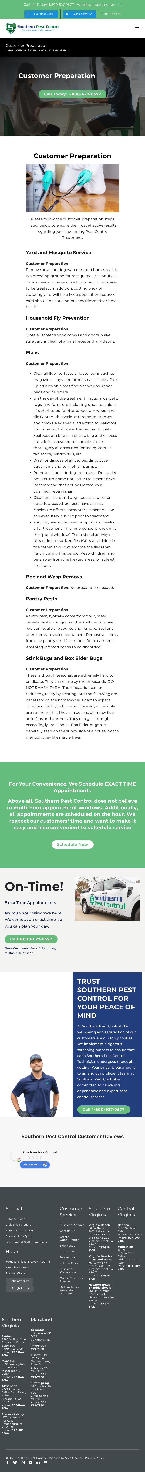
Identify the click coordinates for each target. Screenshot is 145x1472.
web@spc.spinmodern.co (99, 4)
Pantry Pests (41, 599)
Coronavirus (68, 1251)
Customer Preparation (68, 1270)
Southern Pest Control (40, 1152)
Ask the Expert (70, 1263)
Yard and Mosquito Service (58, 252)
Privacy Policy (94, 1458)
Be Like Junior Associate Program (69, 1290)
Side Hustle (67, 1245)
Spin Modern (74, 1458)
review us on (32, 1164)
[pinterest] (45, 1462)
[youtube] (30, 1462)
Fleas (32, 352)
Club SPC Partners (18, 1224)
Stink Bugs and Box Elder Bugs (64, 658)
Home (9, 49)
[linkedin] (38, 1462)
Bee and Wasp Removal (55, 577)
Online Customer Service (71, 1279)
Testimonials (68, 1257)
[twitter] (15, 1462)
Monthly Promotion (19, 1230)
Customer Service (26, 49)
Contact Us (67, 1231)
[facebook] (7, 1462)
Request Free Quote (19, 1236)
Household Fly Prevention (58, 318)
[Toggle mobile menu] (137, 26)
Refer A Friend (15, 1219)
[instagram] (23, 1462)
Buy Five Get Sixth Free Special (27, 1242)
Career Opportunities (69, 1238)
